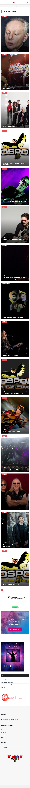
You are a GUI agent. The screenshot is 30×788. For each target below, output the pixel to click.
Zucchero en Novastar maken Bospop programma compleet (13, 87)
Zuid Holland (4, 747)
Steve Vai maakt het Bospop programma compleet (14, 240)
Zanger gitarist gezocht (6, 679)
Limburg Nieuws (6, 283)
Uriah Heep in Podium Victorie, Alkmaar (14, 508)
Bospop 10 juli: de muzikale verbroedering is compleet (14, 202)
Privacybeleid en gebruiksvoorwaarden (9, 719)
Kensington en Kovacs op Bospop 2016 (13, 317)
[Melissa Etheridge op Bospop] (15, 339)
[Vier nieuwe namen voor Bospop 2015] (15, 377)
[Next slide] (27, 597)
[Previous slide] (2, 597)
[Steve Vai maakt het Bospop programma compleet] (15, 224)
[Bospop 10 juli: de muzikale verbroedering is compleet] (15, 186)
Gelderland (3, 732)
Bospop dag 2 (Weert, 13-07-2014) (11, 431)
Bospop (4, 16)
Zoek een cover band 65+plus (7, 684)
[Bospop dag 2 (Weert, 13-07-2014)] (15, 415)
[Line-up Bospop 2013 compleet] (15, 568)
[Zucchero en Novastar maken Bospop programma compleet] (15, 72)
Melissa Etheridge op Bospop (10, 355)
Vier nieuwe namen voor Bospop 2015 (13, 393)
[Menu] (2, 2)
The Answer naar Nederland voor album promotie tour (13, 545)
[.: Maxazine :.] (15, 2)
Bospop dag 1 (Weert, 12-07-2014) (11, 469)
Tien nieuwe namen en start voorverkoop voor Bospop (14, 163)
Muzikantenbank (8, 675)
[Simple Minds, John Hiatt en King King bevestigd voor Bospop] (15, 110)
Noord (2, 737)
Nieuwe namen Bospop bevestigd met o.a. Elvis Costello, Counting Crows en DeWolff (14, 278)
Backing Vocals (4, 687)
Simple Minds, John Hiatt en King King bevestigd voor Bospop (13, 125)
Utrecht (2, 745)
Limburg (3, 735)
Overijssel (3, 742)
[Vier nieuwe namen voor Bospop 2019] (15, 34)
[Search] (28, 2)
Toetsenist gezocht (5, 690)
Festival (4, 207)
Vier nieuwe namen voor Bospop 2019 (13, 50)
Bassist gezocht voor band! (7, 682)
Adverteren (3, 717)
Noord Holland (4, 740)
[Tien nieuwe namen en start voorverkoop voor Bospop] (15, 148)
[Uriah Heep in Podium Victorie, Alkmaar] (15, 491)
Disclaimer (3, 714)
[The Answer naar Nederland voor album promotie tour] (15, 530)
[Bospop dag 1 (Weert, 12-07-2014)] (15, 453)
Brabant (3, 729)
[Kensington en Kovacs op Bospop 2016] (15, 301)
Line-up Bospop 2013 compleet (11, 584)
